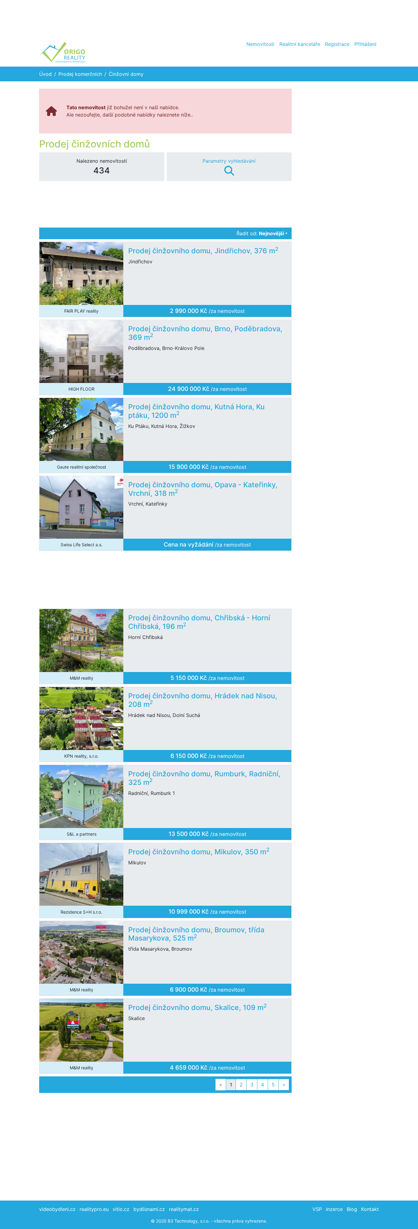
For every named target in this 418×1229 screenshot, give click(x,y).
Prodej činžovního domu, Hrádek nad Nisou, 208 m (202, 700)
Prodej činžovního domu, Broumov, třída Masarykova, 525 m (196, 934)
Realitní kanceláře (299, 44)
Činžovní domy (126, 74)
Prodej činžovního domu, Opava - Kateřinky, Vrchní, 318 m (203, 489)
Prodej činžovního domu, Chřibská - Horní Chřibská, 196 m (199, 622)
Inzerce (334, 1209)
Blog (352, 1209)
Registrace (337, 44)
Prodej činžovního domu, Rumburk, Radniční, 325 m (204, 778)
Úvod (45, 74)
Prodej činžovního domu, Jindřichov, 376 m (203, 251)
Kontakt (370, 1209)
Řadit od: (260, 233)
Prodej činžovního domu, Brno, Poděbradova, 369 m (205, 333)
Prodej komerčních (80, 74)
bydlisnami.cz (149, 1209)
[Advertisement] (209, 18)
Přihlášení (365, 44)
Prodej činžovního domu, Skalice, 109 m (197, 1007)
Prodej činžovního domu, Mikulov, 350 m (199, 852)
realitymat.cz (184, 1209)
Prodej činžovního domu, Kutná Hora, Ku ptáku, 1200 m (196, 411)
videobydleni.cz (57, 1209)
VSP (317, 1209)
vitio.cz (121, 1209)
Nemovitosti (260, 44)
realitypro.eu (94, 1209)
